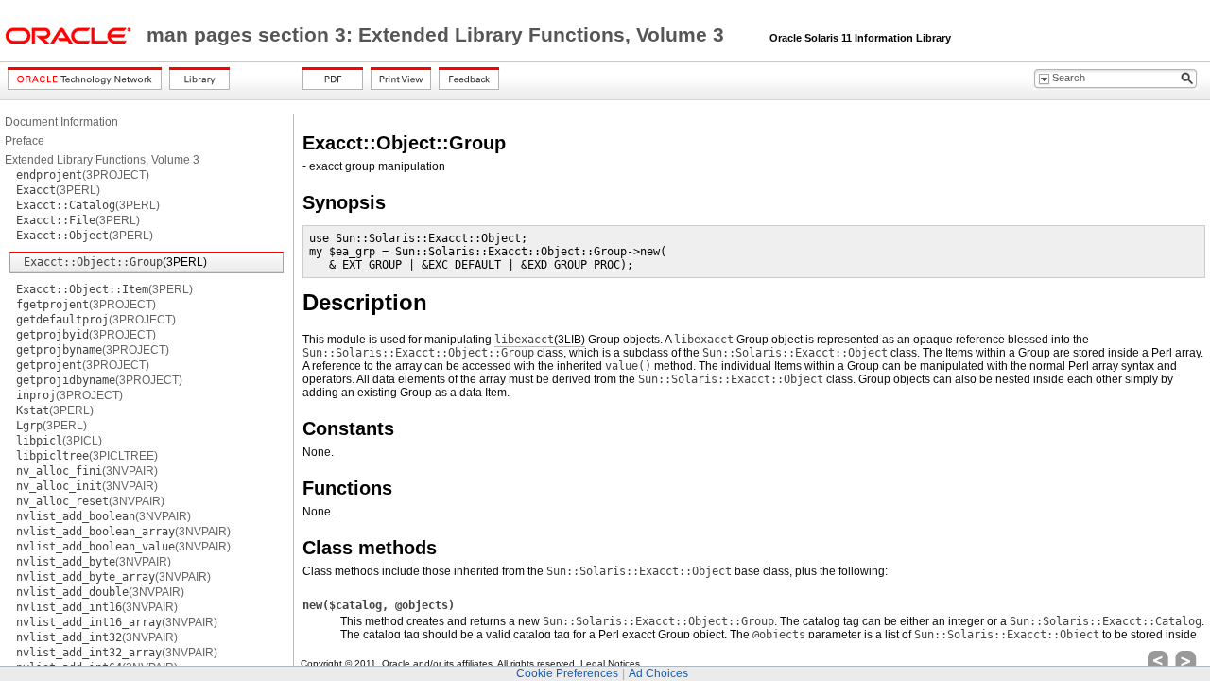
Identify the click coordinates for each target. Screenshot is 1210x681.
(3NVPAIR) (87, 471)
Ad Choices (658, 673)
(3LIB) (539, 339)
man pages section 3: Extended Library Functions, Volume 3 (438, 35)
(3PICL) (59, 440)
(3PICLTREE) (87, 456)
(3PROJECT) (82, 175)
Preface (24, 141)
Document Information (61, 122)
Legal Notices (610, 663)
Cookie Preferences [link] (567, 673)
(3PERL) (58, 190)
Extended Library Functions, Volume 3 (102, 159)
